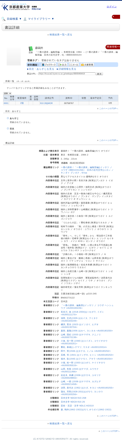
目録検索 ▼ (14, 18)
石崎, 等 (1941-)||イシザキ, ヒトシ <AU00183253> (87, 355)
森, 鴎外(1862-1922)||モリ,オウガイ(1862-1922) (86, 409)
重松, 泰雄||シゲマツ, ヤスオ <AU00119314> (84, 347)
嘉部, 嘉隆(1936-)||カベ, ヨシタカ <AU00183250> (87, 330)
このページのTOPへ (108, 108)
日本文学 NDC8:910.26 (73, 402)
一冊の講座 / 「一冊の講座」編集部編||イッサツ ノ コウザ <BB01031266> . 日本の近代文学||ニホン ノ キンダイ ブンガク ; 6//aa (87, 170)
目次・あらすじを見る (41, 69)
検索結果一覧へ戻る (61, 34)
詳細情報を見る (67, 69)
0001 (6, 103)
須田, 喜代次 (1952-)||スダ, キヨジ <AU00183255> (87, 388)
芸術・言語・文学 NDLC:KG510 (77, 405)
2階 (22, 103)
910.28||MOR (46, 103)
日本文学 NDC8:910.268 (73, 398)
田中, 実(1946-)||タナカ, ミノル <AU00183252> (86, 351)
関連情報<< (113, 46)
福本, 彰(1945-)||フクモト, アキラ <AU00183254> (87, 359)
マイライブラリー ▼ (40, 18)
